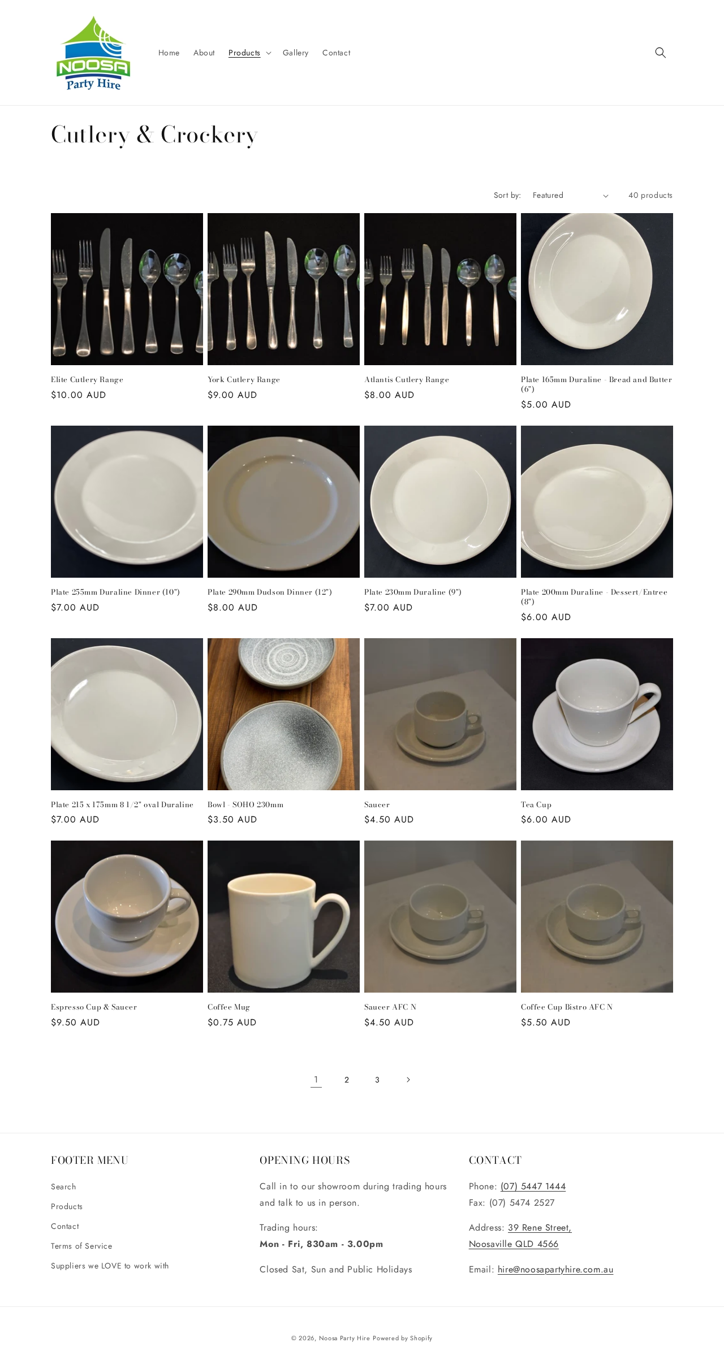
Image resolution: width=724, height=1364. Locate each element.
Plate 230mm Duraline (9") (413, 592)
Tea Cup (536, 804)
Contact (65, 1226)
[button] (249, 52)
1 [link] (316, 1079)
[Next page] (407, 1079)
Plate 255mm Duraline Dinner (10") (115, 592)
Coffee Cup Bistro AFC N (567, 1007)
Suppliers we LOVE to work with (110, 1265)
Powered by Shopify (403, 1338)
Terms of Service (82, 1246)
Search (63, 1186)
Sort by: (508, 195)
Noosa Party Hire (344, 1338)
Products (67, 1206)
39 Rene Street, (540, 1227)
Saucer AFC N (390, 1007)
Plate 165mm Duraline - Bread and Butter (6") (596, 384)
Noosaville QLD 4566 (514, 1243)
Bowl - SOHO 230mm (245, 804)
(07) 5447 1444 (533, 1186)
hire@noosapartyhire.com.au (556, 1269)
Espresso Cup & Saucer (94, 1007)
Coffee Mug (229, 1007)
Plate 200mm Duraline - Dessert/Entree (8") (594, 597)
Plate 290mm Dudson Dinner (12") (270, 592)
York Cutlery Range (244, 379)
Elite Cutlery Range (87, 379)
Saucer (377, 804)
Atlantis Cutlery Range (406, 379)
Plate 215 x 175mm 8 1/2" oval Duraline (122, 804)
